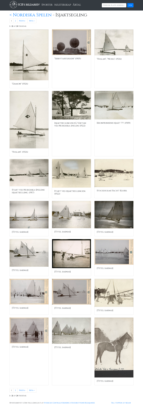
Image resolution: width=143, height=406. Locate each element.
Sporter (47, 5)
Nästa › (22, 21)
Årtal (77, 5)
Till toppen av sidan (121, 403)
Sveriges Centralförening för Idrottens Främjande (69, 403)
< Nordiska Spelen (30, 15)
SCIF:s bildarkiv (28, 4)
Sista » (32, 21)
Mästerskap (62, 5)
